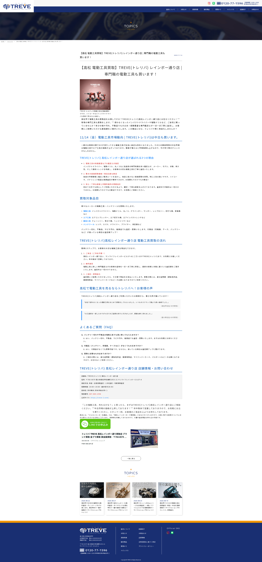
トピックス (230, 9)
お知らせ (183, 9)
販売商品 (207, 9)
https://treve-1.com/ (100, 398)
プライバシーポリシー (146, 546)
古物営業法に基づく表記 (147, 542)
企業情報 (142, 538)
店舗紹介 (243, 9)
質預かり (218, 9)
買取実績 (195, 9)
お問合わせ (255, 9)
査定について (170, 9)
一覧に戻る (131, 458)
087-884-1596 (95, 394)
